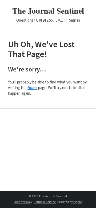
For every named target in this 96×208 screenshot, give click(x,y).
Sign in (74, 20)
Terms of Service (45, 202)
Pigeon (77, 202)
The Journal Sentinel (48, 10)
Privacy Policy (23, 202)
